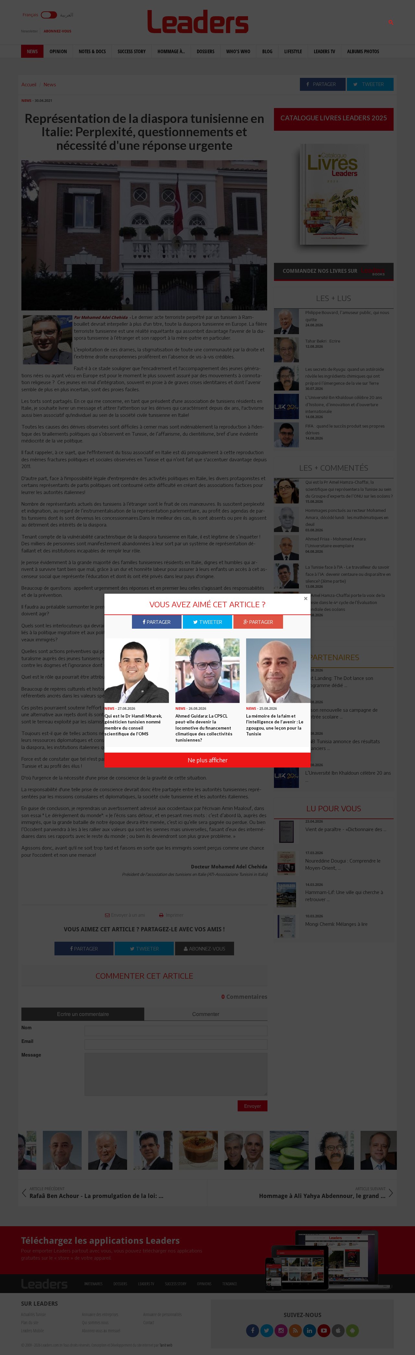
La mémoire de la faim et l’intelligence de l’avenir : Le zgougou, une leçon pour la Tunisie (274, 725)
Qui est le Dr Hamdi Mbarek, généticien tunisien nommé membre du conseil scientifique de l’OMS (133, 725)
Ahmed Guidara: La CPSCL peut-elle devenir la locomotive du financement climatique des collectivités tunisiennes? (203, 728)
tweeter (210, 622)
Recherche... (289, 20)
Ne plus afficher (208, 760)
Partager (158, 622)
